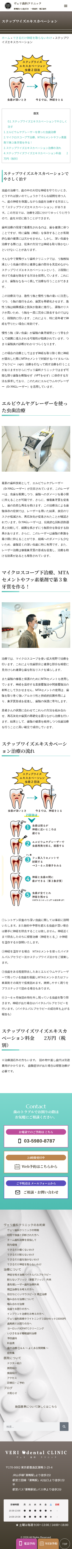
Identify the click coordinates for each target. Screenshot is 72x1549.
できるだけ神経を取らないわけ (32, 38)
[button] (65, 5)
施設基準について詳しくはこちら (36, 1406)
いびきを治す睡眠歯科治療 (22, 1333)
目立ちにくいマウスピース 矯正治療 (27, 1294)
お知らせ (12, 1393)
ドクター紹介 (14, 1363)
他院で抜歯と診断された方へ (23, 1235)
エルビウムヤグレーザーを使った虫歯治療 (30, 132)
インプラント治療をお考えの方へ (25, 1313)
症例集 (11, 1353)
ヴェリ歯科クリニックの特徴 (23, 1230)
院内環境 (12, 1244)
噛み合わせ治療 (15, 1304)
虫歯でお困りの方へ (18, 1309)
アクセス (12, 1378)
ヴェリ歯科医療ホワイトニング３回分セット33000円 (36, 1318)
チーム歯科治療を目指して (22, 1240)
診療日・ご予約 (15, 1382)
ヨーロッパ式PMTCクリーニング (25, 1328)
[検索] (64, 1426)
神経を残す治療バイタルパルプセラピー (29, 1274)
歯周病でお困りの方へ (19, 1323)
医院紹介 (12, 1368)
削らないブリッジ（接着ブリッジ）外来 (29, 1279)
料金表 (11, 1343)
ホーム (6, 38)
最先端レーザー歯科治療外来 (23, 1284)
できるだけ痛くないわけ (20, 1249)
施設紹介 (12, 1373)
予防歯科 (12, 1338)
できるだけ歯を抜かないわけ (23, 1259)
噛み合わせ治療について (20, 1299)
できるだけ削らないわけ (20, 1254)
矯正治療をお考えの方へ (20, 1289)
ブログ (8, 1388)
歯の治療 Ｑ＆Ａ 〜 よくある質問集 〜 (27, 1348)
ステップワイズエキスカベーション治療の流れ (32, 148)
